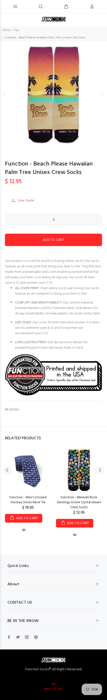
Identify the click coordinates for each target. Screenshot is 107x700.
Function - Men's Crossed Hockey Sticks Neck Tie (28, 500)
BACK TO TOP (53, 689)
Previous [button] (4, 94)
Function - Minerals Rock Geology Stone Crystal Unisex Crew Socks (79, 502)
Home (6, 30)
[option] (53, 94)
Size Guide (26, 200)
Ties (16, 30)
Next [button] (102, 94)
